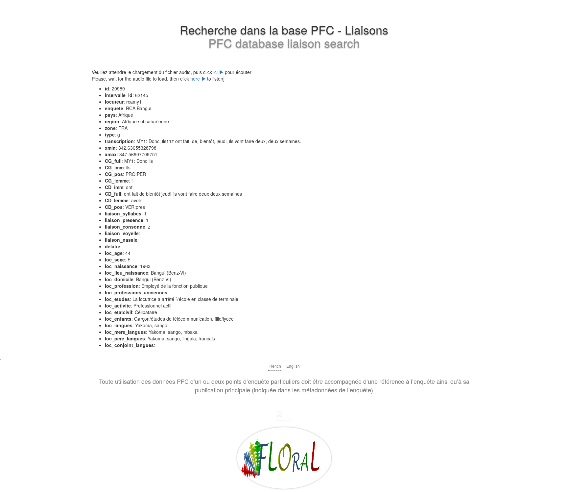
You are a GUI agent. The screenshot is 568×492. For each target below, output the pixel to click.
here (195, 78)
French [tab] (275, 366)
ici (216, 72)
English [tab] (293, 366)
